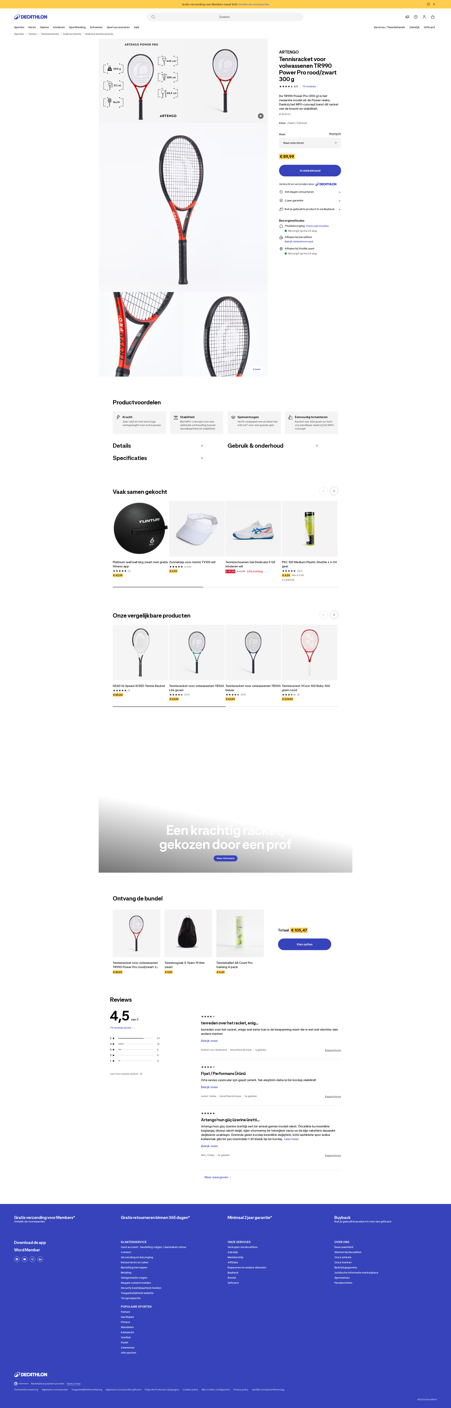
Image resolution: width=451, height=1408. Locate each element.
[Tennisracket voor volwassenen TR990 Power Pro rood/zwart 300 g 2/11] (141, 81)
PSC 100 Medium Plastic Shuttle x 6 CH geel (310, 564)
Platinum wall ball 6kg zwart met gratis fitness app (140, 564)
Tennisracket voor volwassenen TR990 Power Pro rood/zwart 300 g (136, 965)
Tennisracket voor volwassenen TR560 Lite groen (197, 688)
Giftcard (429, 27)
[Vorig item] (323, 491)
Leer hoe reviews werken (124, 1073)
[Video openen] (261, 116)
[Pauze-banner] (428, 4)
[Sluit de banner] (434, 4)
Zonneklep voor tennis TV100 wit (192, 562)
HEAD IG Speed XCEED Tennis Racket (139, 686)
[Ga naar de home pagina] (30, 16)
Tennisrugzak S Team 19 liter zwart (185, 965)
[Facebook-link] (17, 1259)
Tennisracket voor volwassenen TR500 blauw (253, 688)
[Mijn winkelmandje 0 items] (432, 17)
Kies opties (305, 944)
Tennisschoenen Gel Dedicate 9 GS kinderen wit (251, 564)
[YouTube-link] (24, 1259)
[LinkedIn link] (40, 1259)
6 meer (257, 369)
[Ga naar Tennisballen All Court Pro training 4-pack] (240, 933)
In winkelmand (310, 170)
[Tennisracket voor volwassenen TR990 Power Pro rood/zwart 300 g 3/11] (183, 207)
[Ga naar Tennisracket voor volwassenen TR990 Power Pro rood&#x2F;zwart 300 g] (136, 933)
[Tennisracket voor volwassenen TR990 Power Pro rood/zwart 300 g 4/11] (141, 334)
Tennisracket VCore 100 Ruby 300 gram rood (306, 688)
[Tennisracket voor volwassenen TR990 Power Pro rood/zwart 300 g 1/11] (225, 81)
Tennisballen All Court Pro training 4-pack (234, 965)
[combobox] (310, 142)
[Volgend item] (334, 491)
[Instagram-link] (32, 1259)
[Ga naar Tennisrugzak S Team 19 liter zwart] (188, 933)
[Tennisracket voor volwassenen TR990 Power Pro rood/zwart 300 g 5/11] (225, 334)
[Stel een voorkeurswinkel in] (407, 17)
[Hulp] (416, 17)
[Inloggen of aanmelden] (424, 17)
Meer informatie (225, 858)
